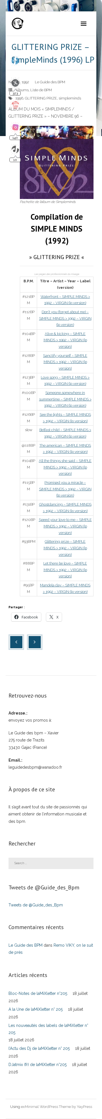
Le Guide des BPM (50, 82)
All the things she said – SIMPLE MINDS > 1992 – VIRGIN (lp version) (65, 467)
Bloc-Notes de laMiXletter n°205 (37, 993)
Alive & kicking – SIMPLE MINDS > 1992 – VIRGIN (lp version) (65, 340)
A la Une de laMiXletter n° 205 (35, 1009)
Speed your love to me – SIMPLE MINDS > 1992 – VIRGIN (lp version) (65, 526)
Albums (22, 90)
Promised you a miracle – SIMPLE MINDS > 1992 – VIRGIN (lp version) (65, 488)
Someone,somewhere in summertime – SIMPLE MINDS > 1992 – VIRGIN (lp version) (65, 399)
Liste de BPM (41, 90)
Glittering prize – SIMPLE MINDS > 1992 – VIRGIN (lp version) (65, 547)
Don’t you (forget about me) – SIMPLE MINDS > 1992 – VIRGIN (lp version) (65, 318)
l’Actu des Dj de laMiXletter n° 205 (39, 1048)
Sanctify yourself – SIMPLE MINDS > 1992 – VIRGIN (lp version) (65, 361)
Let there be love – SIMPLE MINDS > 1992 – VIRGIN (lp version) (65, 569)
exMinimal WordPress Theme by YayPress (56, 1107)
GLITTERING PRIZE (41, 98)
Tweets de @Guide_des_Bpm (35, 905)
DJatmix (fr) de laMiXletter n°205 (37, 1064)
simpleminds (70, 98)
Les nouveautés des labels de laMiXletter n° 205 (48, 1029)
